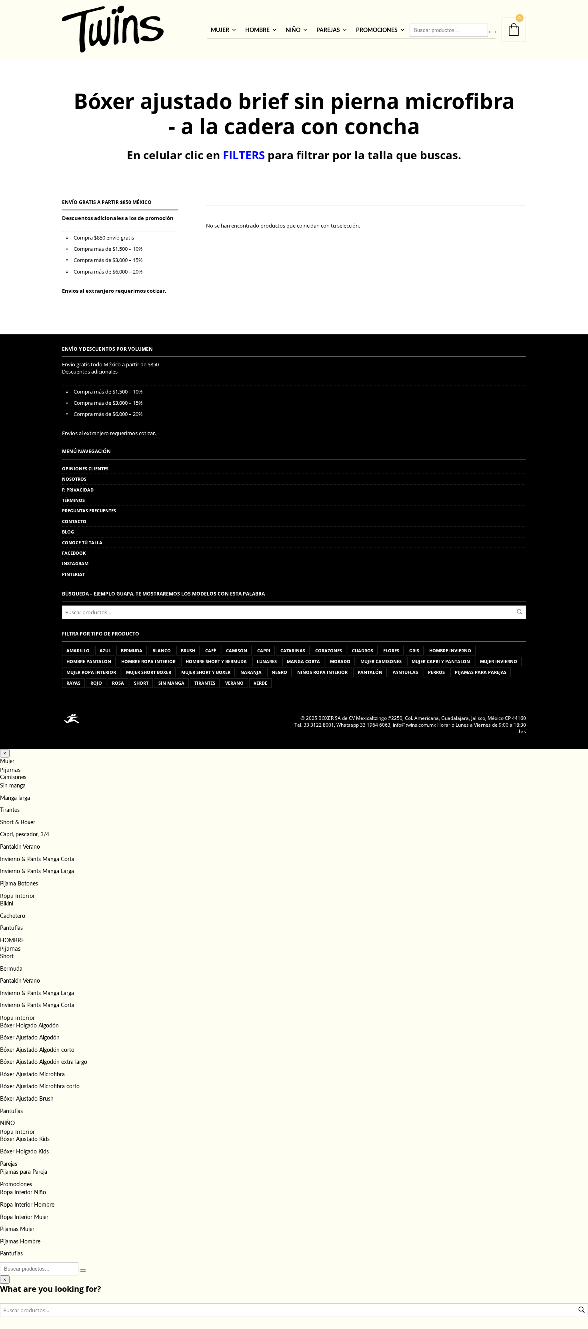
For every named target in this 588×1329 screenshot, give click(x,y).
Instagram (75, 563)
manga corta (303, 661)
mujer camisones (381, 661)
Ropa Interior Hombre (27, 1205)
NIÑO (293, 30)
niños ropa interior (322, 672)
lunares (267, 661)
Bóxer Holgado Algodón (29, 1026)
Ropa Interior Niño (23, 1192)
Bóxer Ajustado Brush (27, 1099)
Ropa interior (17, 1017)
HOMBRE (257, 30)
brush (188, 651)
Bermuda (11, 969)
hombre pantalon (88, 661)
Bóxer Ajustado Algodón (30, 1038)
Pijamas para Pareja (23, 1172)
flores (391, 651)
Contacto (74, 521)
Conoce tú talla (82, 543)
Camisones (13, 777)
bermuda (131, 651)
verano (234, 683)
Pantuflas (11, 928)
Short (7, 956)
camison (236, 651)
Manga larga (15, 798)
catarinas (292, 651)
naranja (251, 672)
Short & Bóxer (17, 822)
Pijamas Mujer (17, 1229)
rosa (118, 683)
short (141, 683)
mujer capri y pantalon (441, 661)
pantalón (370, 672)
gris (414, 651)
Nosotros (74, 479)
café (210, 651)
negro (279, 672)
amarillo (78, 651)
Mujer (220, 30)
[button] (5, 753)
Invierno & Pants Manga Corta (37, 859)
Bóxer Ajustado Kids (25, 1139)
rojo (96, 683)
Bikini (6, 904)
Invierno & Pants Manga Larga (37, 871)
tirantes (204, 683)
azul (105, 651)
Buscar (519, 612)
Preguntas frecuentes (89, 511)
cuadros (362, 651)
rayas (73, 683)
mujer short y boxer (205, 672)
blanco (161, 651)
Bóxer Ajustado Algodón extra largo (43, 1062)
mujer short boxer (148, 672)
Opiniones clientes (85, 469)
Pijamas (10, 769)
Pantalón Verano (20, 847)
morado (340, 661)
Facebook (74, 553)
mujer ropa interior (91, 672)
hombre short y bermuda (216, 661)
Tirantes (10, 810)
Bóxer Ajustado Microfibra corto (40, 1086)
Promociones (377, 30)
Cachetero (12, 916)
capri (263, 651)
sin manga (171, 683)
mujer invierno (498, 661)
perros (436, 672)
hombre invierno (450, 651)
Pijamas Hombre (20, 1242)
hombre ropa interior (148, 661)
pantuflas (405, 672)
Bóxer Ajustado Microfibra (32, 1074)
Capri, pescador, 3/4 (24, 834)
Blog (68, 532)
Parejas (328, 30)
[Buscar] (492, 32)
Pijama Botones (19, 884)
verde (260, 683)
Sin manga (13, 786)
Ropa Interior (17, 895)
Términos (73, 500)
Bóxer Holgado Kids (24, 1152)
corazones (328, 651)
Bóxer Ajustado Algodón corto (37, 1050)
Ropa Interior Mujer (24, 1217)
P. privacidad (78, 490)
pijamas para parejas (480, 672)
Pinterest (73, 574)
